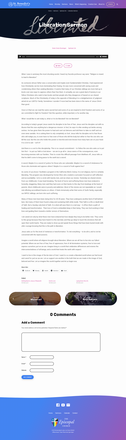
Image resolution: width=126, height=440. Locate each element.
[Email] (68, 405)
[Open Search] (117, 4)
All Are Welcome (90, 299)
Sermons (65, 4)
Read (59, 65)
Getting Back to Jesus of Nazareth (31, 281)
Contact (75, 413)
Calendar (67, 413)
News (71, 4)
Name (23, 357)
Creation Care (92, 4)
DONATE (110, 4)
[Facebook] (58, 405)
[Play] (20, 57)
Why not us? (36, 299)
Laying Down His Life (82, 281)
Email (23, 364)
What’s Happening (80, 4)
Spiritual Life (63, 11)
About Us (102, 4)
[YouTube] (63, 405)
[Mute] (101, 57)
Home (51, 4)
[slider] (104, 56)
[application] (63, 56)
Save (68, 65)
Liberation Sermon (73, 11)
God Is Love (52, 281)
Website (23, 370)
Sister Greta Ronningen (59, 48)
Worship (57, 4)
